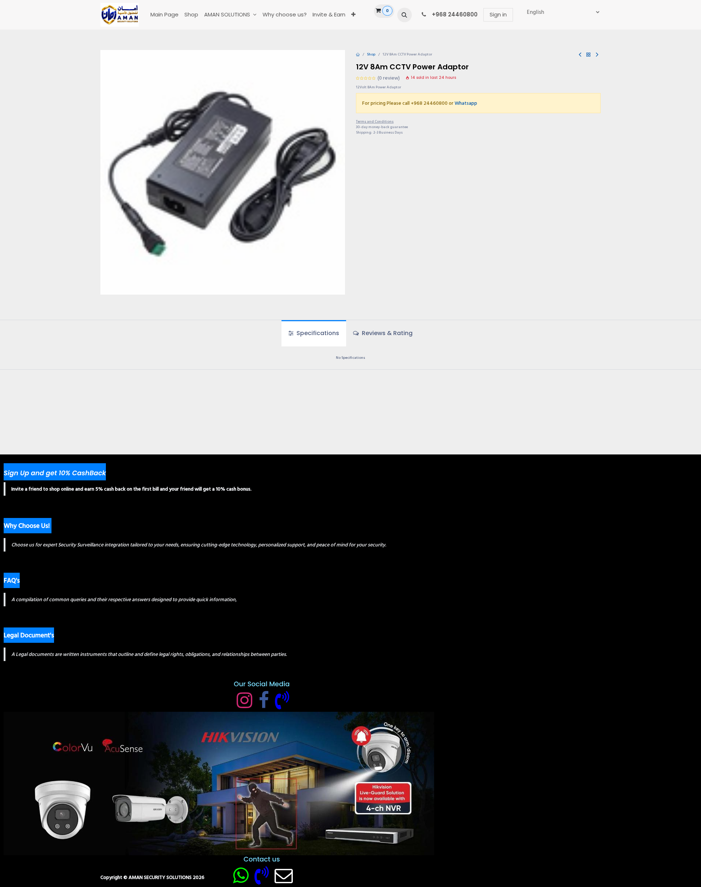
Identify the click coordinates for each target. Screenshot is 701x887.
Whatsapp (466, 103)
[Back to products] (588, 55)
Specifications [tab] (317, 333)
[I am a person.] (283, 875)
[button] (404, 15)
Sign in (498, 14)
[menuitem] (164, 15)
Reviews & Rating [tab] (386, 333)
